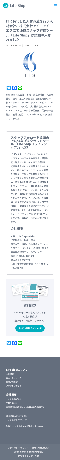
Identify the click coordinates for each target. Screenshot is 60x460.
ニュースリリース (30, 45)
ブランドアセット (14, 385)
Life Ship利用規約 (40, 447)
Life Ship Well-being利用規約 (28, 451)
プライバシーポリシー (18, 447)
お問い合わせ (12, 381)
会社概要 (10, 374)
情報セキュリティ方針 (28, 455)
